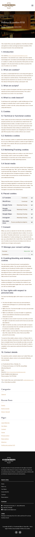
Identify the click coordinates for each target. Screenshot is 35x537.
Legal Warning (5, 423)
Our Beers (4, 426)
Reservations (5, 439)
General (3, 394)
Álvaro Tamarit (5, 412)
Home (3, 432)
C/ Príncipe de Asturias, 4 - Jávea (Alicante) (13, 505)
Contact (3, 429)
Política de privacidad (13, 528)
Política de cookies (25, 528)
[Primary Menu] (32, 5)
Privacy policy (5, 435)
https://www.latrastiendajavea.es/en (18, 55)
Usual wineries (5, 491)
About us (3, 442)
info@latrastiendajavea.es (9, 509)
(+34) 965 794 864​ (7, 507)
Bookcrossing (5, 408)
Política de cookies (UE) (8, 445)
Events (3, 405)
